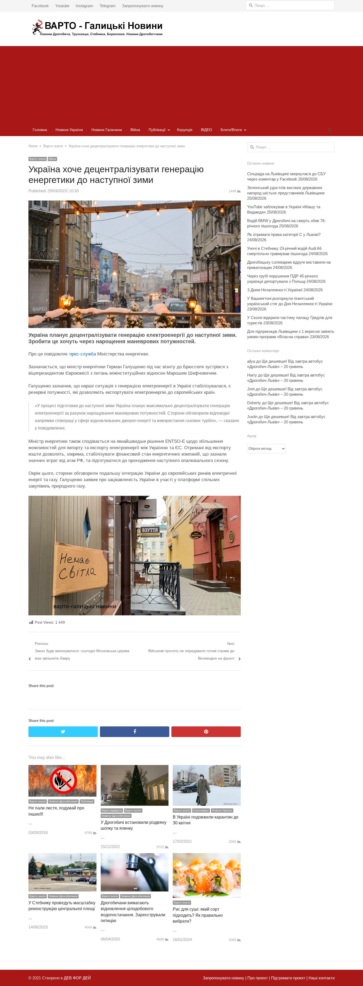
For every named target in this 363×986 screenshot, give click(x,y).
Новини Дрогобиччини (63, 801)
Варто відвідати (112, 810)
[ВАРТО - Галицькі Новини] (181, 27)
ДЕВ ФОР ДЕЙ (77, 978)
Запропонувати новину (142, 5)
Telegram (108, 5)
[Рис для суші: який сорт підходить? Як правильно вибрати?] (207, 856)
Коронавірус (201, 810)
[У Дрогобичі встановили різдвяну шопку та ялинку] (135, 768)
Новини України (69, 130)
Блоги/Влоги (231, 130)
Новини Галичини (106, 130)
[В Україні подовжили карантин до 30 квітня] (207, 768)
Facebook (40, 5)
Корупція (184, 130)
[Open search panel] (330, 129)
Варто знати (37, 158)
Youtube (62, 5)
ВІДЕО (206, 130)
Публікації (157, 130)
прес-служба (82, 354)
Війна (135, 130)
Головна (40, 130)
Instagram (84, 5)
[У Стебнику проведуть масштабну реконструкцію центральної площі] (62, 856)
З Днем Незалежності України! (274, 290)
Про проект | (258, 978)
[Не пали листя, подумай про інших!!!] (62, 768)
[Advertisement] (181, 83)
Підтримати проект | (288, 978)
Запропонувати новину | (224, 978)
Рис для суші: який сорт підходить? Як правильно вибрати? (198, 915)
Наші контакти (321, 978)
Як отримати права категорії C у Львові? (283, 234)
